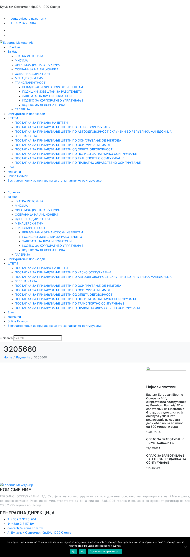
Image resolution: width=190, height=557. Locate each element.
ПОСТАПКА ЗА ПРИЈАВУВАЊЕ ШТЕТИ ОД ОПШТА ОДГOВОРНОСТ (63, 149)
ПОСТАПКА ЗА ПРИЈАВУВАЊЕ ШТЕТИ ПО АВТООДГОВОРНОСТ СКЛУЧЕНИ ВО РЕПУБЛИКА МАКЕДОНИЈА (93, 131)
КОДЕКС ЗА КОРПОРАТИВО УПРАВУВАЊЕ (52, 100)
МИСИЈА (21, 60)
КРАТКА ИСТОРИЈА (29, 56)
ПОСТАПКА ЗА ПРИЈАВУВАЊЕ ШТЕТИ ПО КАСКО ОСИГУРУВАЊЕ (63, 127)
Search (8, 338)
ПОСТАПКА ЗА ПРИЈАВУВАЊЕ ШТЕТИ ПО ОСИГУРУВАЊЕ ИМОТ (63, 145)
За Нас (12, 51)
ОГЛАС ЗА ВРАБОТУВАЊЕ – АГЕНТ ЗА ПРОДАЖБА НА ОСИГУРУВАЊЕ (166, 459)
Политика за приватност (105, 551)
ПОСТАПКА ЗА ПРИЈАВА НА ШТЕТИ (41, 122)
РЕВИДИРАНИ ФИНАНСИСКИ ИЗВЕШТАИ (52, 87)
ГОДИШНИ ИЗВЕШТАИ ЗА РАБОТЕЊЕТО (52, 91)
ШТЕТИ (12, 118)
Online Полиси (17, 176)
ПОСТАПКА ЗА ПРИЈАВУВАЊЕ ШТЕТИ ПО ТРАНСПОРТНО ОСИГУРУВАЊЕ (69, 158)
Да (73, 551)
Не (82, 551)
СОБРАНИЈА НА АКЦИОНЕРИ (36, 69)
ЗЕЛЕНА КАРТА (26, 136)
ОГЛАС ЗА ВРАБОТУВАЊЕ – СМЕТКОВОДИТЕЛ (165, 441)
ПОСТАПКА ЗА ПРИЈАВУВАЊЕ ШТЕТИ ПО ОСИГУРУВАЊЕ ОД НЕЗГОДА (68, 140)
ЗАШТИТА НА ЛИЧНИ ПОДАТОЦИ (47, 96)
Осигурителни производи (26, 114)
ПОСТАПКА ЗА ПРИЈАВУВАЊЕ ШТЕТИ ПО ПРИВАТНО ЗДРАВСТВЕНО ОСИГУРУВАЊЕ (78, 162)
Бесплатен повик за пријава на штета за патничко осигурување (54, 180)
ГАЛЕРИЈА (22, 109)
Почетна (13, 47)
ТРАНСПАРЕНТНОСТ (30, 82)
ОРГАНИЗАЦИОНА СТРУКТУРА (37, 65)
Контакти (14, 171)
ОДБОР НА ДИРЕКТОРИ (32, 74)
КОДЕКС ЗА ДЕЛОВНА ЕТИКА (43, 105)
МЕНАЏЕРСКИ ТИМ (29, 78)
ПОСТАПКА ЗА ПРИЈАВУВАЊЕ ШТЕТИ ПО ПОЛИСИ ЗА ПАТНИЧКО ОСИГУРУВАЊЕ (76, 154)
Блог (10, 167)
